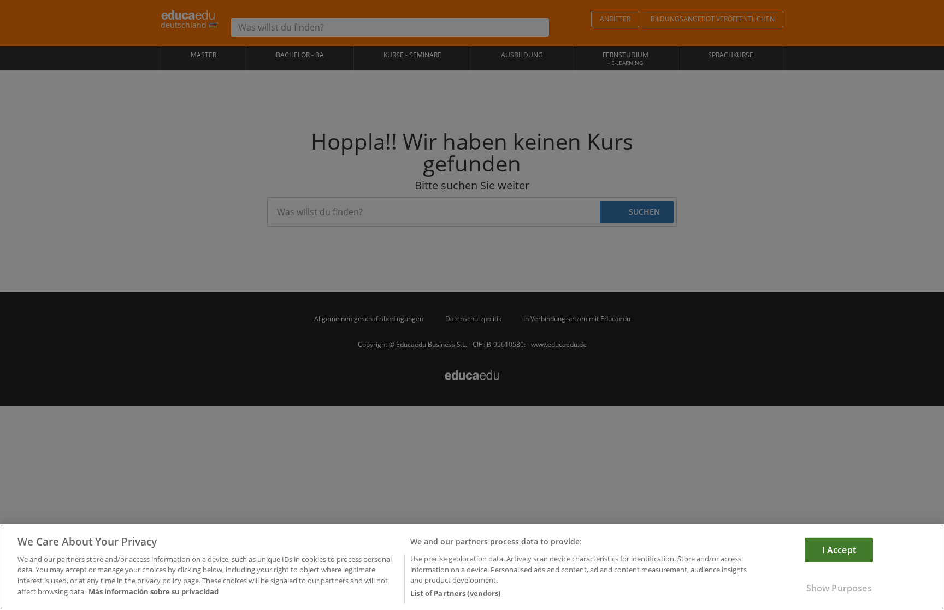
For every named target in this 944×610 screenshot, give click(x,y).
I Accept (839, 549)
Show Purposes (839, 588)
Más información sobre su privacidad (153, 591)
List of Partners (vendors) (455, 593)
